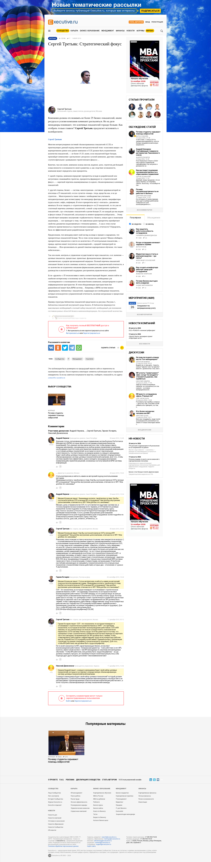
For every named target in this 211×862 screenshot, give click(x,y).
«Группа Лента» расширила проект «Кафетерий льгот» (140, 337)
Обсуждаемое (153, 217)
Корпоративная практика (124, 796)
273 (66, 757)
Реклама (70, 780)
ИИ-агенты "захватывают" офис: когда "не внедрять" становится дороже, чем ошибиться (147, 376)
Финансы (120, 31)
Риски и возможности (146, 799)
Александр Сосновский (145, 260)
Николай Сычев (142, 416)
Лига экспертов (53, 796)
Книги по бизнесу (99, 811)
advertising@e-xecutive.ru (103, 841)
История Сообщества (55, 799)
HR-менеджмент (76, 793)
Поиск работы (75, 796)
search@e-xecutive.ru (109, 837)
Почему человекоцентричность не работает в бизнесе (147, 191)
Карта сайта (91, 846)
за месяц (150, 224)
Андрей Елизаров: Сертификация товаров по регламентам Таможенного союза (148, 152)
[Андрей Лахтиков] (149, 114)
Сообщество (63, 31)
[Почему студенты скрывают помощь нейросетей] (66, 743)
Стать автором (136, 22)
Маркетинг (119, 802)
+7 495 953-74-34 (151, 837)
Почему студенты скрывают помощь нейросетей (56, 415)
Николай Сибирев (143, 381)
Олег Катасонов (142, 398)
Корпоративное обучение (102, 793)
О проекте (53, 780)
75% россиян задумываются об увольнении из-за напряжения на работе (144, 446)
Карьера (74, 31)
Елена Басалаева (143, 362)
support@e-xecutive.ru (103, 844)
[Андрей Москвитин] (157, 114)
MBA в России (98, 796)
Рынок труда (75, 799)
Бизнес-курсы (98, 805)
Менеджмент (107, 31)
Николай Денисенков (58, 433)
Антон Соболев (142, 136)
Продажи (119, 805)
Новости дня (52, 815)
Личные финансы (144, 796)
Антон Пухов (141, 247)
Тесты (95, 814)
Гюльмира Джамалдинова (146, 235)
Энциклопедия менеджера (125, 814)
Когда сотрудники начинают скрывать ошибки (148, 243)
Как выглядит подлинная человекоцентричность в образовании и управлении (147, 172)
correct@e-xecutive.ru (56, 377)
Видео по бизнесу (99, 817)
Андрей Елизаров (143, 157)
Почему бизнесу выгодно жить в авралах (147, 282)
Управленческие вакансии (80, 808)
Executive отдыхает (55, 805)
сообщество (59, 359)
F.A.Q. (61, 780)
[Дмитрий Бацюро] (157, 107)
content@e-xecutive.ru (102, 842)
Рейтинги (96, 802)
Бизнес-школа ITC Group (145, 303)
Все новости (144, 344)
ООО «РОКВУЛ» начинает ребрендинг (142, 330)
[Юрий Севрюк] (140, 114)
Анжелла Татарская (144, 274)
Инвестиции (142, 802)
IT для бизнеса (121, 808)
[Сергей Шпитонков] (149, 107)
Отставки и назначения (56, 821)
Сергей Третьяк (55, 139)
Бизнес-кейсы (98, 808)
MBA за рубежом (99, 799)
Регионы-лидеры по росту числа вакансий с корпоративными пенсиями (144, 460)
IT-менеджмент (121, 799)
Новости (131, 31)
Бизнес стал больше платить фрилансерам (144, 472)
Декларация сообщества (88, 780)
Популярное (135, 217)
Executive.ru (61, 841)
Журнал (51, 410)
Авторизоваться (72, 333)
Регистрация (157, 22)
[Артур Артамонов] (132, 114)
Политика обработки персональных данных (63, 846)
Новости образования (55, 824)
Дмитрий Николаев (143, 196)
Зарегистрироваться (91, 333)
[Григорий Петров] (132, 107)
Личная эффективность (79, 802)
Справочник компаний (78, 811)
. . (85, 431)
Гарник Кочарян (109, 431)
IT (68, 359)
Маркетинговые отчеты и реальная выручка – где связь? (147, 256)
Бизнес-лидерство (122, 793)
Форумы (140, 31)
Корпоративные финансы (147, 793)
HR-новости (52, 830)
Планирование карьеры (79, 805)
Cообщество (53, 788)
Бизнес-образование (90, 31)
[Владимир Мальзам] (140, 107)
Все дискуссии (144, 430)
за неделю (136, 224)
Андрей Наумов (77, 431)
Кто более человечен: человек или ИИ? (145, 412)
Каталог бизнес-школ (100, 820)
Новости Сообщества (55, 827)
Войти (68, 701)
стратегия (89, 359)
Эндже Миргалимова (144, 285)
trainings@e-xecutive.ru (112, 839)
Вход (147, 22)
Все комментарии (144, 210)
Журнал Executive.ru (55, 802)
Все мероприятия (144, 314)
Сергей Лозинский (143, 176)
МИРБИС (149, 31)
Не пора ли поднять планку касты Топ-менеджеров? (147, 358)
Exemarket (119, 811)
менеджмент (77, 359)
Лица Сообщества (54, 793)
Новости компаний (54, 818)
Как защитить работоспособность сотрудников (144, 231)
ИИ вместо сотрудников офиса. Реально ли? (146, 395)
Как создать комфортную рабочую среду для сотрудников (147, 269)
